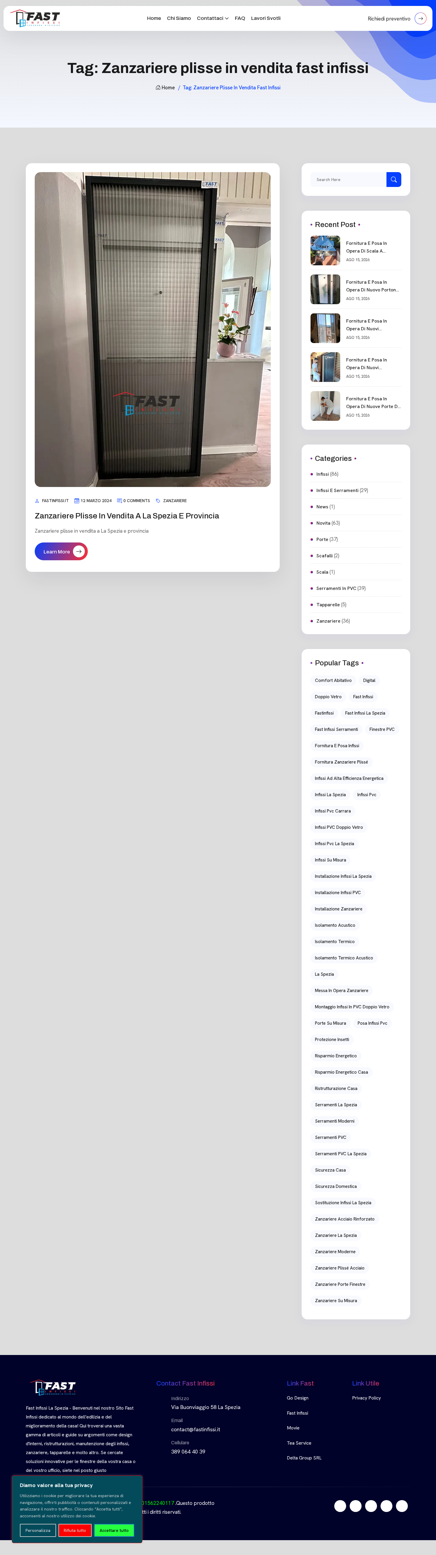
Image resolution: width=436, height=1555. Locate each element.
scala (322, 572)
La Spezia (324, 974)
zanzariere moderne (335, 1252)
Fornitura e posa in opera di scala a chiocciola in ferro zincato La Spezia (366, 247)
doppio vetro (328, 697)
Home (154, 18)
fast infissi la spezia (365, 713)
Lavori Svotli (266, 18)
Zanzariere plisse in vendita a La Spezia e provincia (127, 516)
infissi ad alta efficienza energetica (349, 778)
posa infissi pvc (372, 1023)
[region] (77, 1509)
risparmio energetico (336, 1056)
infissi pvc (366, 795)
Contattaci (210, 18)
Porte (322, 539)
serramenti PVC (330, 1137)
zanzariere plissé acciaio (340, 1268)
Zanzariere (175, 500)
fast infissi (363, 697)
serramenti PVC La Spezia (341, 1154)
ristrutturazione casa (336, 1088)
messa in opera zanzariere (341, 991)
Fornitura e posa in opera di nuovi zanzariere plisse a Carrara (367, 364)
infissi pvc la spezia (334, 844)
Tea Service (299, 1443)
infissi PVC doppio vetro (339, 827)
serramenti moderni (334, 1121)
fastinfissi (324, 713)
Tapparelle (328, 605)
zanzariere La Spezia (336, 1235)
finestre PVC (382, 729)
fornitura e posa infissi (337, 746)
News (322, 507)
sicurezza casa (330, 1170)
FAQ (240, 18)
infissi (322, 474)
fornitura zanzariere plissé (341, 762)
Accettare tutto (114, 1530)
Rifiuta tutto (75, 1530)
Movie (293, 1428)
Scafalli (324, 556)
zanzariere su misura (336, 1301)
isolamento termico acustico (344, 958)
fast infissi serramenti (336, 729)
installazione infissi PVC (338, 893)
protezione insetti (332, 1040)
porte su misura (330, 1023)
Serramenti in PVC (336, 588)
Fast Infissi (297, 1413)
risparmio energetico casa (341, 1072)
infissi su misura (330, 860)
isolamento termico (335, 942)
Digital (369, 680)
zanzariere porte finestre (340, 1284)
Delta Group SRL (304, 1458)
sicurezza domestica (336, 1186)
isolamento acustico (335, 925)
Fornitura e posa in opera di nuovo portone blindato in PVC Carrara (372, 286)
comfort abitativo (333, 680)
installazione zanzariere (338, 909)
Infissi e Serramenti (337, 490)
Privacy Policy (366, 1398)
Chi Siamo (179, 18)
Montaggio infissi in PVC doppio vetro (352, 1007)
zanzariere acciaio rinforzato (345, 1219)
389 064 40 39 (188, 1451)
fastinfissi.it (55, 500)
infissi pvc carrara (333, 811)
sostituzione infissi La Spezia (343, 1203)
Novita (323, 523)
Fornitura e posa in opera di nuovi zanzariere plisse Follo (370, 325)
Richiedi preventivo (390, 18)
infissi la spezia (330, 795)
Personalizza (38, 1530)
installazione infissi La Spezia (343, 876)
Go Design (297, 1398)
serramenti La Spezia (336, 1105)
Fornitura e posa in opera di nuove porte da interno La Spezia (373, 403)
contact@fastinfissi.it (195, 1429)
